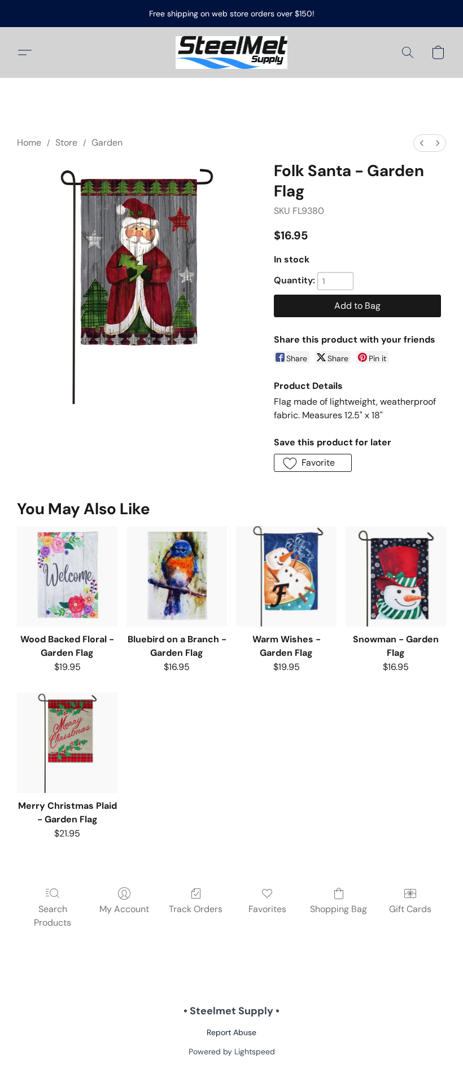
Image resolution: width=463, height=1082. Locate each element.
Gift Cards (410, 909)
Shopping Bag (338, 909)
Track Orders (195, 909)
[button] (232, 52)
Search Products (52, 915)
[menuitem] (422, 143)
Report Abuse (231, 1032)
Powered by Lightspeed (232, 1051)
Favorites (267, 909)
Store (66, 142)
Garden (107, 142)
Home (29, 142)
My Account (124, 909)
